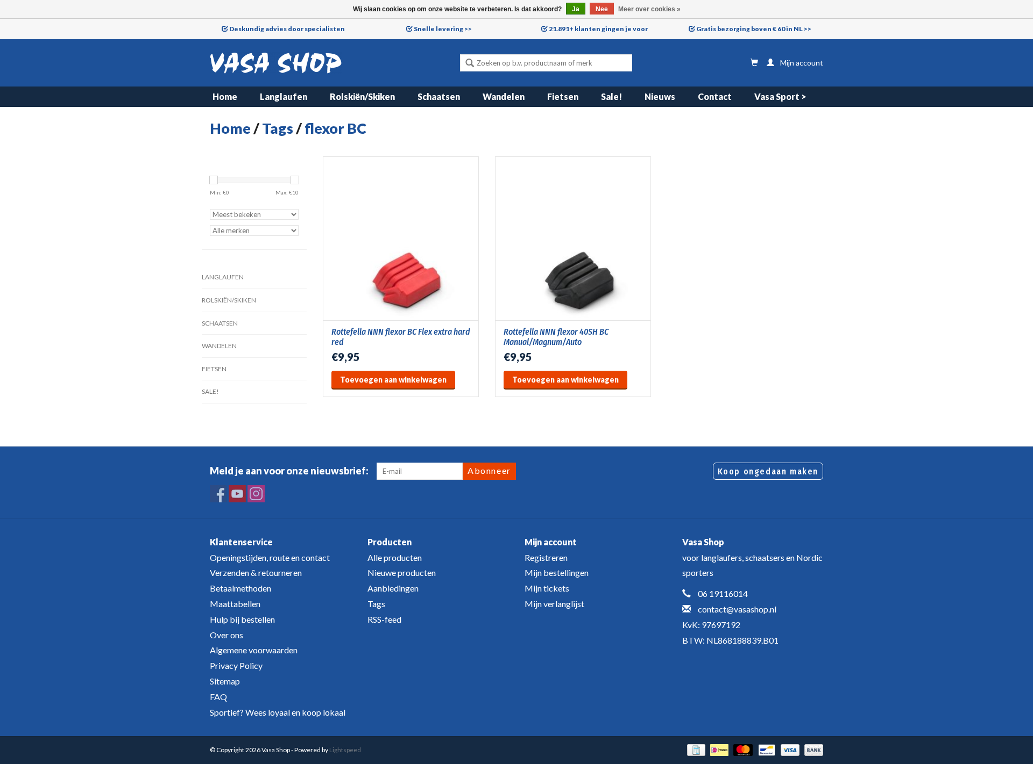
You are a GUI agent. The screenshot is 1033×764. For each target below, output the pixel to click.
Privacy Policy (236, 665)
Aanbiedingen (393, 588)
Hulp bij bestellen (242, 619)
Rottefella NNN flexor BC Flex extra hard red (400, 337)
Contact (715, 96)
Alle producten (394, 557)
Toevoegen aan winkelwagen (393, 379)
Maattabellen (235, 604)
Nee (602, 9)
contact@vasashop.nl (737, 609)
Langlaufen (283, 96)
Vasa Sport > (780, 96)
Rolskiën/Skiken (362, 96)
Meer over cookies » (649, 9)
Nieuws (660, 96)
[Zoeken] (469, 64)
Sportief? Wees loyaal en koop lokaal (277, 712)
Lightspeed (345, 750)
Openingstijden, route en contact (270, 557)
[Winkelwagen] (754, 62)
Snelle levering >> (443, 29)
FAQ (218, 696)
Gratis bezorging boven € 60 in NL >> (753, 29)
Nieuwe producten (401, 572)
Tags (277, 128)
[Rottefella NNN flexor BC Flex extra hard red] (401, 238)
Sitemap (225, 681)
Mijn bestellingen (557, 572)
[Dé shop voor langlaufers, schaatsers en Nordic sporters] (276, 63)
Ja (575, 9)
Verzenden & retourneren (256, 572)
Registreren (546, 557)
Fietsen (562, 96)
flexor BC (335, 128)
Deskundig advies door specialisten (287, 29)
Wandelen (504, 96)
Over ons (226, 635)
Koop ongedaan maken (768, 471)
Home (225, 96)
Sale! (611, 96)
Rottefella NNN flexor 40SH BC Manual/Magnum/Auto (556, 337)
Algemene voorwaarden (254, 650)
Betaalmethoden (240, 588)
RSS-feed (384, 619)
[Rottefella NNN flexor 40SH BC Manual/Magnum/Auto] (573, 238)
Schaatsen (439, 96)
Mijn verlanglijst (554, 604)
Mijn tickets (547, 588)
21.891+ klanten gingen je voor (598, 29)
